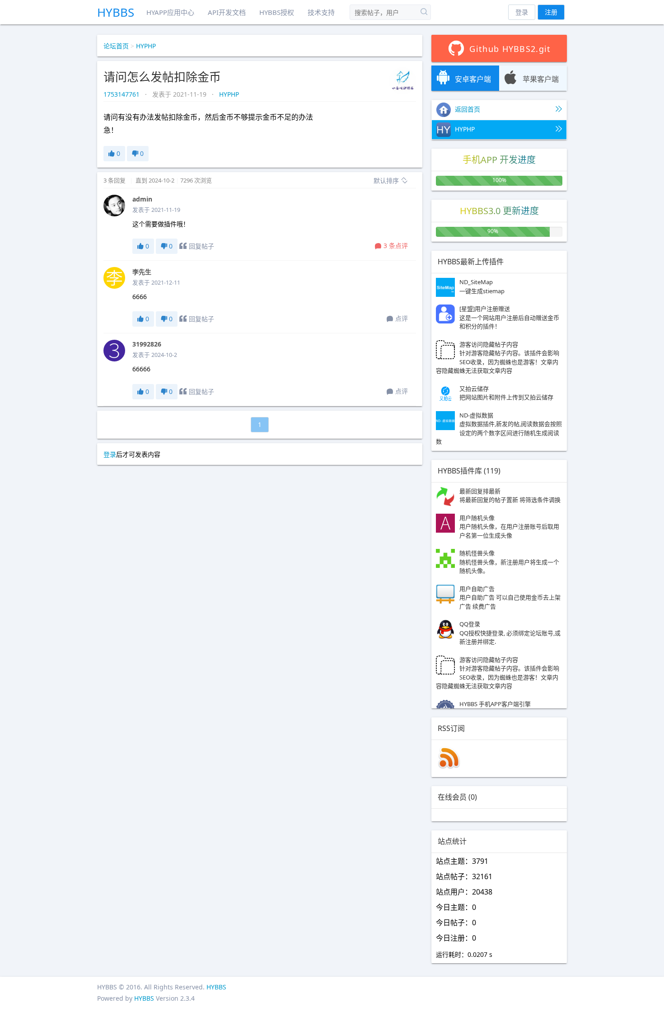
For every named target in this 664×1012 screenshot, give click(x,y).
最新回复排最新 (510, 495)
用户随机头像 (509, 526)
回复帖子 (201, 246)
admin (142, 199)
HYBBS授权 (276, 12)
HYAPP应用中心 (170, 12)
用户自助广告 (510, 597)
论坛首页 (116, 46)
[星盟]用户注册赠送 (509, 317)
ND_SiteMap (482, 286)
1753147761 (122, 94)
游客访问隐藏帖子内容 (497, 357)
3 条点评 (395, 245)
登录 (521, 12)
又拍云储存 (506, 393)
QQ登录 (510, 633)
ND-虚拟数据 (499, 428)
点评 (401, 318)
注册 (551, 12)
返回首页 (466, 109)
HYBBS (115, 12)
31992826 (146, 344)
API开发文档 (227, 12)
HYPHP (146, 46)
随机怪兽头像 (509, 562)
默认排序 (387, 180)
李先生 (141, 271)
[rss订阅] (449, 766)
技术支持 (321, 12)
